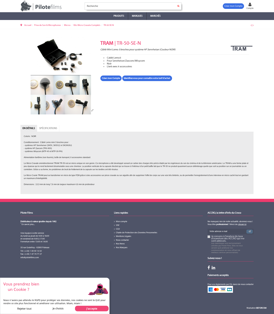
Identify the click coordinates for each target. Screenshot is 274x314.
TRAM (106, 43)
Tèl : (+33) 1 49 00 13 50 (31, 251)
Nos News (120, 244)
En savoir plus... (28, 224)
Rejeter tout (24, 308)
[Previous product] (251, 25)
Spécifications (48, 128)
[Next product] (253, 25)
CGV (118, 229)
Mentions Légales (123, 236)
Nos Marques (121, 248)
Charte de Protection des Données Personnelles (136, 233)
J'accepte (91, 308)
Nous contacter (122, 240)
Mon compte (121, 222)
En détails (29, 128)
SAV (117, 225)
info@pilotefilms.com (29, 258)
